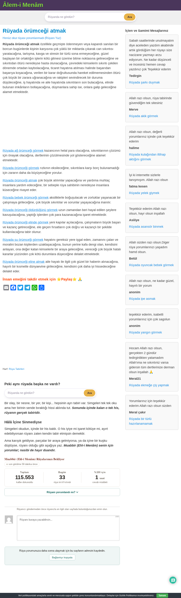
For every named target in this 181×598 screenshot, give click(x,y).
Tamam (162, 595)
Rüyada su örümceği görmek (23, 240)
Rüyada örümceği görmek (21, 168)
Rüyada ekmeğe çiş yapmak (149, 385)
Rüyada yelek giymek (144, 193)
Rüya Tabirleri (16, 368)
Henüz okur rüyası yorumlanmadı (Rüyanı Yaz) (32, 38)
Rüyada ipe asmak (142, 299)
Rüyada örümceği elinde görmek (25, 222)
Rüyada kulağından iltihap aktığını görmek (147, 157)
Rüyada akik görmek (143, 116)
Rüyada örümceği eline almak (24, 261)
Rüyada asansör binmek (146, 226)
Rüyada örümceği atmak (34, 31)
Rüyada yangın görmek (145, 332)
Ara (129, 16)
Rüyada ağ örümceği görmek (23, 150)
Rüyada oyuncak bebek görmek (151, 265)
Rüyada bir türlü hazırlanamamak (141, 421)
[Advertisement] (62, 122)
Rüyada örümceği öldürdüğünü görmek (30, 210)
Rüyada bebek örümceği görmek (26, 197)
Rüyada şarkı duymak (144, 82)
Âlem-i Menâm (23, 4)
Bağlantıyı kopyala (62, 557)
